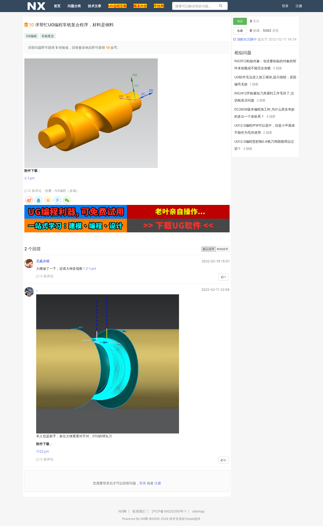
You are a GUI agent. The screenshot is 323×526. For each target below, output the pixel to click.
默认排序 (208, 249)
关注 (240, 21)
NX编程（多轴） (67, 191)
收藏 (240, 30)
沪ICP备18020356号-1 (169, 511)
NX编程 (31, 36)
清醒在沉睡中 (247, 39)
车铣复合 (48, 36)
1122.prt (42, 451)
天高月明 (42, 261)
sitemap (198, 511)
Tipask (189, 519)
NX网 (122, 511)
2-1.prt (29, 178)
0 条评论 (35, 191)
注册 (299, 6)
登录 (285, 6)
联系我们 (139, 511)
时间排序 (222, 249)
